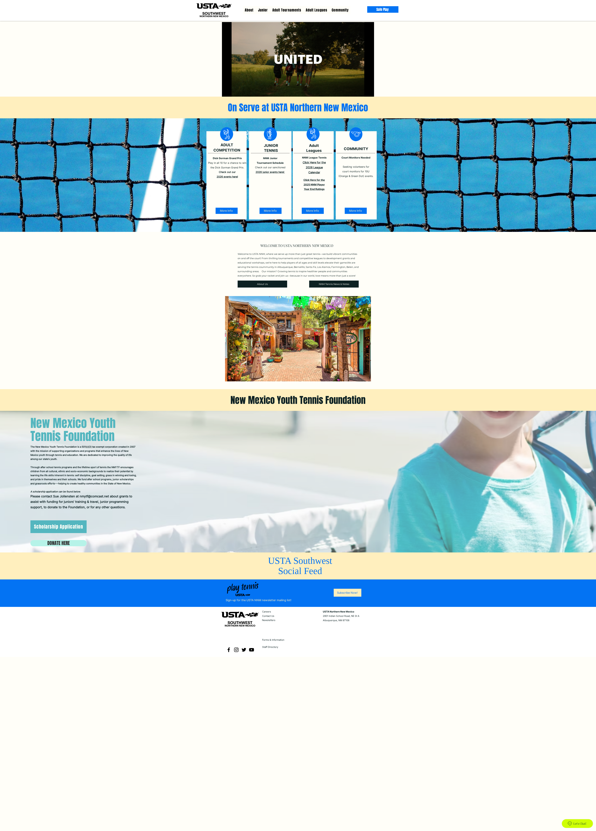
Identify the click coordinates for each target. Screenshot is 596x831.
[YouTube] (251, 650)
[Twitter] (244, 650)
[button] (316, 10)
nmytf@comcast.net (94, 496)
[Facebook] (229, 650)
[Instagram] (236, 650)
